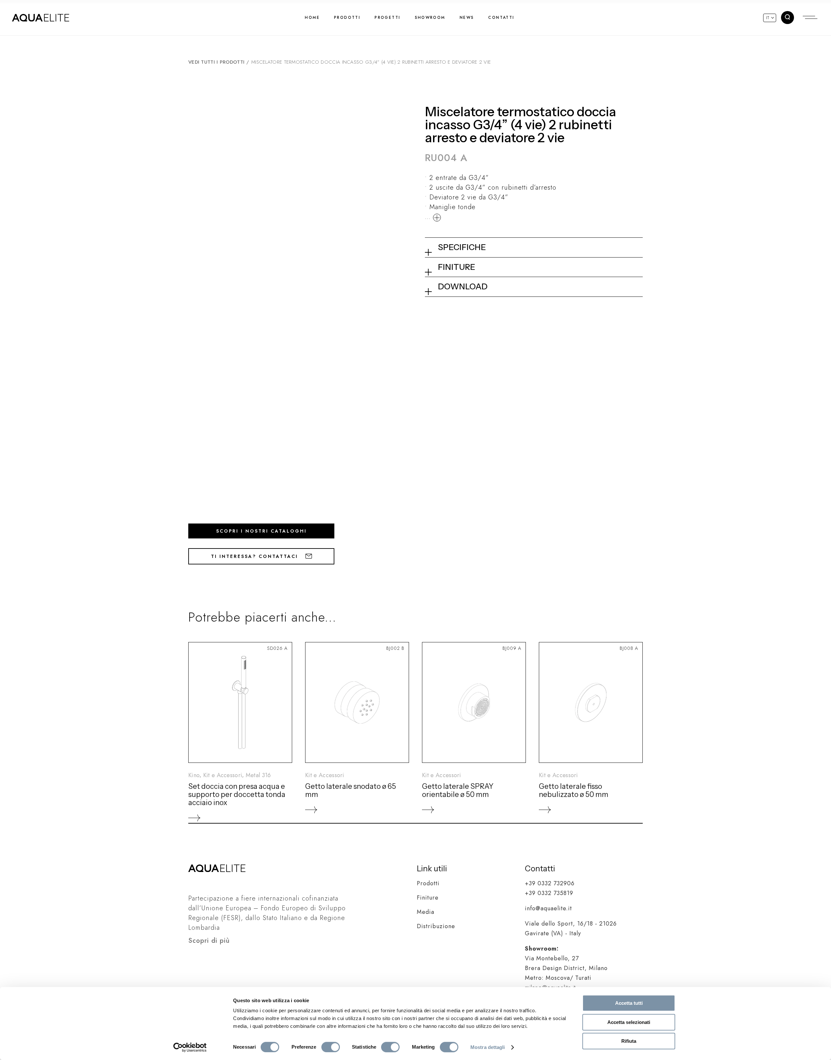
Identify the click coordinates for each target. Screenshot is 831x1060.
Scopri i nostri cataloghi (261, 531)
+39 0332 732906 (550, 883)
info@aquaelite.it (548, 908)
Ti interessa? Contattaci (255, 556)
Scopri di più (209, 940)
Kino (194, 775)
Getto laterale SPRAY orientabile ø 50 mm (457, 790)
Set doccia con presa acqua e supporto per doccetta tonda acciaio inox (236, 794)
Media (425, 912)
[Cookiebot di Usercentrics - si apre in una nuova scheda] (190, 1047)
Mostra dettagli (487, 1047)
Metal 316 (258, 775)
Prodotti (428, 883)
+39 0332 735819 (549, 893)
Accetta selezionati (628, 1022)
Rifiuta (628, 1041)
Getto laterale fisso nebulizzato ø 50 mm (573, 790)
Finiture (428, 897)
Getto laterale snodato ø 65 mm (350, 790)
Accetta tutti (629, 1003)
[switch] (330, 1047)
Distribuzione (436, 926)
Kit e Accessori (222, 775)
